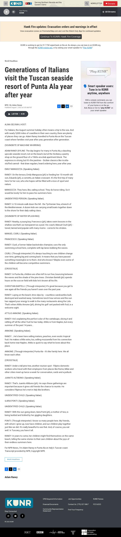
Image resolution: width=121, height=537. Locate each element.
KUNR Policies (98, 499)
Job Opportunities (74, 499)
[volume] (14, 12)
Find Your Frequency (75, 510)
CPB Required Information (52, 499)
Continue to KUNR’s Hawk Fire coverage (61, 36)
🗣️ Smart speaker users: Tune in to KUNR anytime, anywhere (98, 89)
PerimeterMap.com (50, 31)
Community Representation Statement (53, 510)
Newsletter (96, 3)
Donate (111, 3)
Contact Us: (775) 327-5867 (78, 504)
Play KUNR (87, 48)
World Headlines (11, 61)
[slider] (17, 12)
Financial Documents (50, 504)
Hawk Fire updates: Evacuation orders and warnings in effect (60, 27)
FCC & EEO (97, 504)
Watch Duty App (75, 31)
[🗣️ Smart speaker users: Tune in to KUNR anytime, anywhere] (98, 71)
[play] (6, 12)
